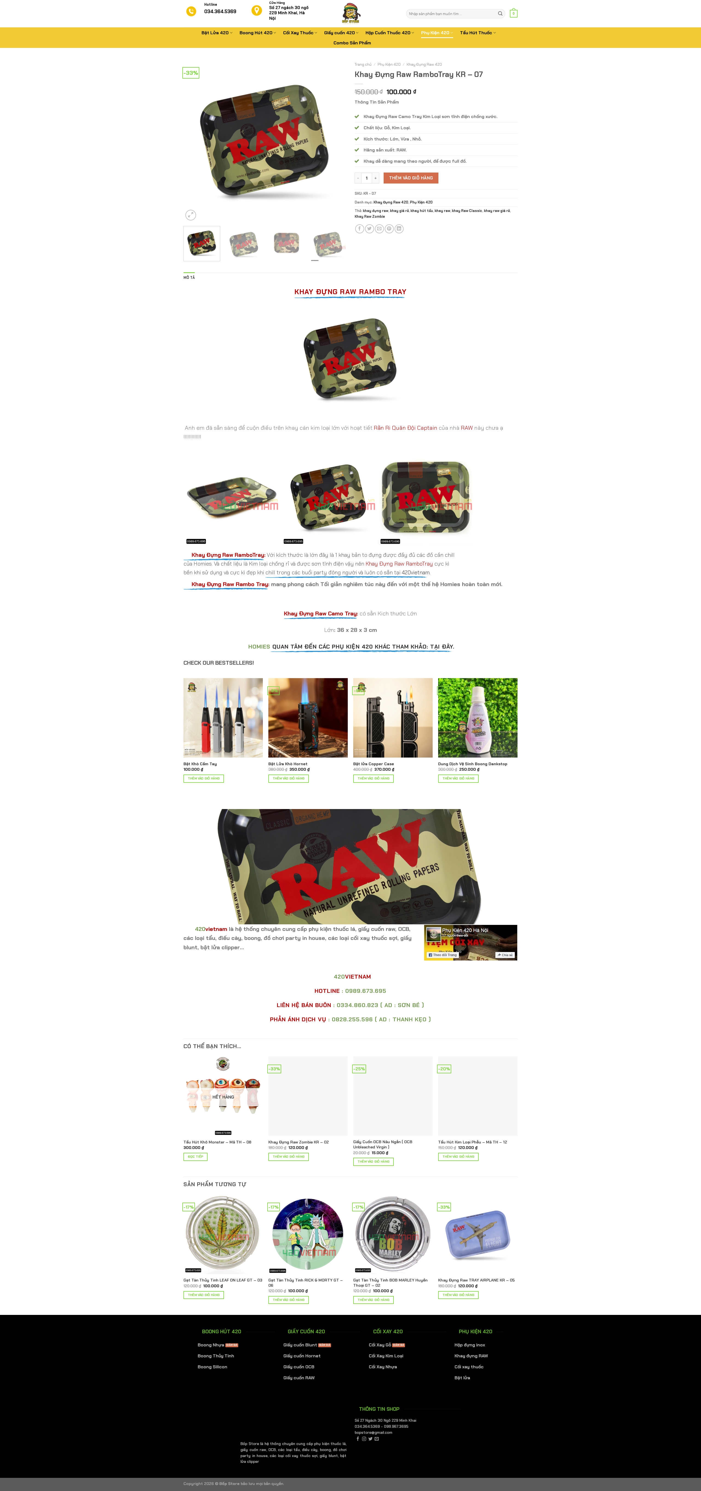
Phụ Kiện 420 (435, 33)
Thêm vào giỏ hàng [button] (204, 778)
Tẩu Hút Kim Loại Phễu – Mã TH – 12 (472, 1142)
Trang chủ (363, 64)
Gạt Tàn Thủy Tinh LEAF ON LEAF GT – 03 (222, 1280)
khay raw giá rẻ (497, 210)
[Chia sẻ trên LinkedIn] (399, 228)
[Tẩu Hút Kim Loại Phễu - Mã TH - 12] (478, 1096)
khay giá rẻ (399, 210)
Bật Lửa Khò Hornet (288, 763)
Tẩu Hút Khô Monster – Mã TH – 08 (217, 1142)
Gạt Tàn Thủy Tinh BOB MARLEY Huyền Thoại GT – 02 (390, 1283)
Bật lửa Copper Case (373, 763)
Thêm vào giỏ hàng (411, 178)
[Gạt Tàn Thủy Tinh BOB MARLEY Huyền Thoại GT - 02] (393, 1234)
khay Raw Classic (467, 210)
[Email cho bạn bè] (379, 228)
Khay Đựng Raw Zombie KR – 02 (298, 1142)
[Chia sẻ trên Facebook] (359, 228)
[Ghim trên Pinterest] (389, 228)
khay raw (442, 210)
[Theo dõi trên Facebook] (358, 1439)
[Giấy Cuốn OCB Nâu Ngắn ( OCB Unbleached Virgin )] (393, 1096)
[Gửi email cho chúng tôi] (377, 1439)
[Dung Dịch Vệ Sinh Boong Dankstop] (478, 718)
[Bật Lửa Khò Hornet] (308, 718)
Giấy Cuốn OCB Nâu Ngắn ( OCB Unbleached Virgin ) (382, 1144)
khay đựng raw (375, 210)
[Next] (336, 140)
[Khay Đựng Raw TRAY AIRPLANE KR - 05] (478, 1234)
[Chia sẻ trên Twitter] (369, 228)
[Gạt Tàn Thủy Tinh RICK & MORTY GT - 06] (308, 1234)
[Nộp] (500, 13)
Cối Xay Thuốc (298, 33)
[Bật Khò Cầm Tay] (223, 718)
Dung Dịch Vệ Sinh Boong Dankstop (472, 763)
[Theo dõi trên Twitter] (370, 1439)
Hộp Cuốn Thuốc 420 (388, 33)
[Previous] (194, 140)
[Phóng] (190, 215)
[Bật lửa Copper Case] (393, 718)
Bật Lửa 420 (215, 33)
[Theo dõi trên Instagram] (364, 1439)
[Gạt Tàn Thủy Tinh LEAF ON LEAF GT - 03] (223, 1234)
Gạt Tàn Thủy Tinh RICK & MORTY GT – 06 (305, 1283)
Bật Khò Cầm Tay (200, 763)
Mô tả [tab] (189, 277)
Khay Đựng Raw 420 (424, 64)
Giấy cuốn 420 (339, 33)
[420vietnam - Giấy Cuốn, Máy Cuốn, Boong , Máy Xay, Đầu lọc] (350, 13)
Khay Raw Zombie (370, 216)
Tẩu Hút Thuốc (476, 33)
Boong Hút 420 (256, 33)
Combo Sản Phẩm (352, 43)
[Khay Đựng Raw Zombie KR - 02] (308, 1096)
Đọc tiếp (195, 1157)
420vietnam (416, 572)
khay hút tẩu (421, 210)
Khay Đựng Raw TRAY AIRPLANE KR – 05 (476, 1280)
